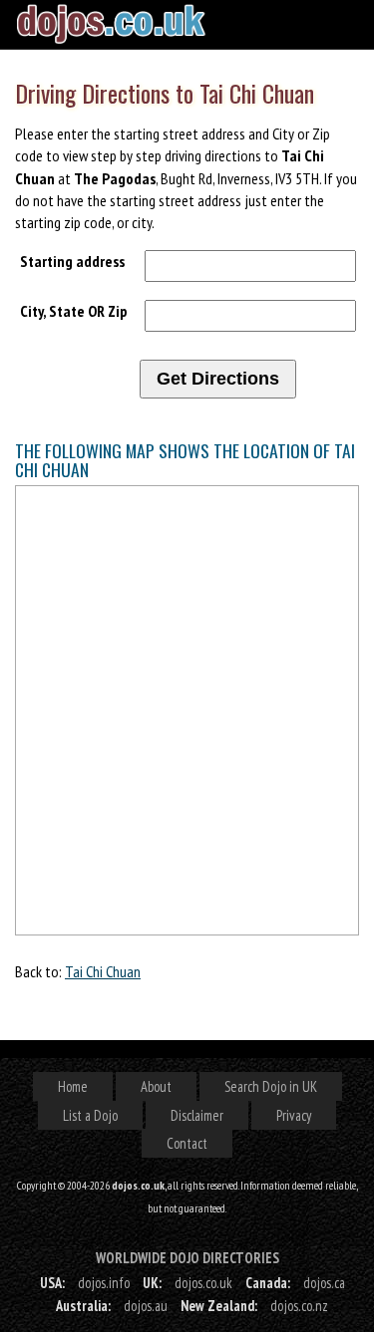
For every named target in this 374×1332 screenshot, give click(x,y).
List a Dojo (90, 1115)
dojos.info (104, 1282)
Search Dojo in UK (270, 1086)
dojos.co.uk (203, 1282)
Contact (187, 1143)
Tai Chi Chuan (103, 971)
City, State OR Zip (74, 311)
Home (73, 1086)
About (156, 1086)
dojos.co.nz (299, 1305)
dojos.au (146, 1305)
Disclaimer (197, 1115)
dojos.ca (324, 1282)
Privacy (293, 1115)
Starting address (72, 261)
